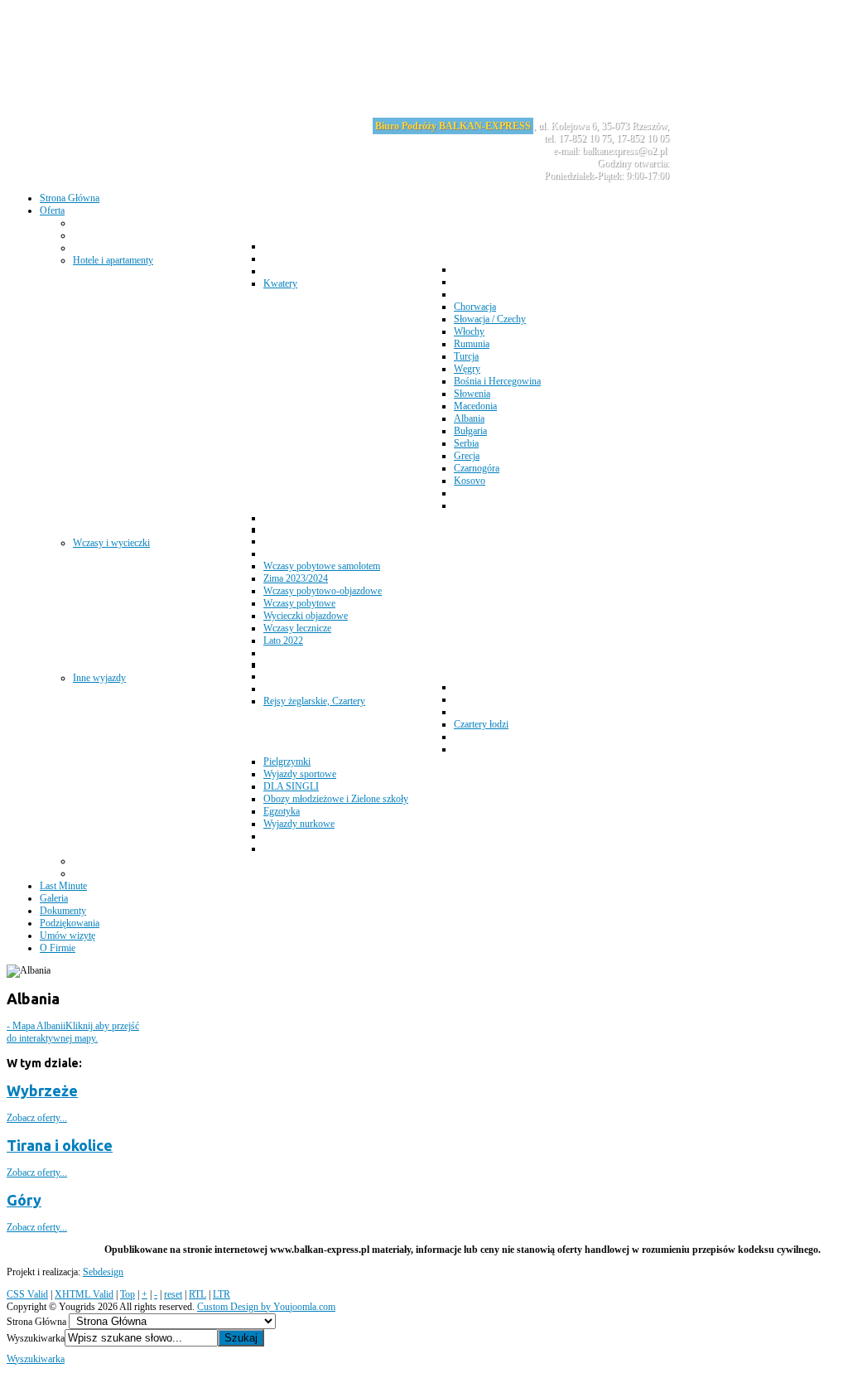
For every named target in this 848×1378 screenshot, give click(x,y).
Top (127, 1294)
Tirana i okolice (60, 1145)
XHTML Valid (84, 1294)
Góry (24, 1200)
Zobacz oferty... (37, 1118)
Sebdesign (103, 1272)
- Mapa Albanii (73, 1032)
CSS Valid (27, 1294)
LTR (221, 1294)
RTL (197, 1294)
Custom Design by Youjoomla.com (266, 1307)
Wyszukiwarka (36, 1338)
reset (173, 1294)
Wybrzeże (42, 1090)
